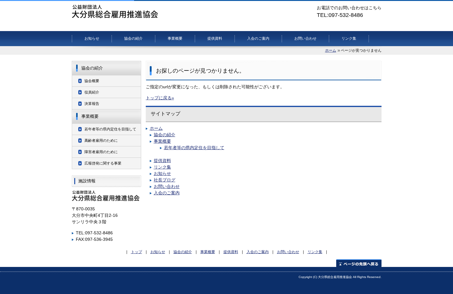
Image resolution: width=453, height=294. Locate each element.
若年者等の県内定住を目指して (194, 147)
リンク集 (348, 38)
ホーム (330, 50)
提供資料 (214, 38)
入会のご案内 (258, 38)
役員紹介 (91, 92)
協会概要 (91, 81)
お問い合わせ (305, 38)
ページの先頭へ (359, 263)
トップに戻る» (160, 97)
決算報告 (91, 103)
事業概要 (175, 38)
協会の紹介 (133, 38)
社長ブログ (164, 179)
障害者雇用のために (101, 152)
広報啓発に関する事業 (102, 163)
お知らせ (91, 38)
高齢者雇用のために (101, 140)
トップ (136, 252)
